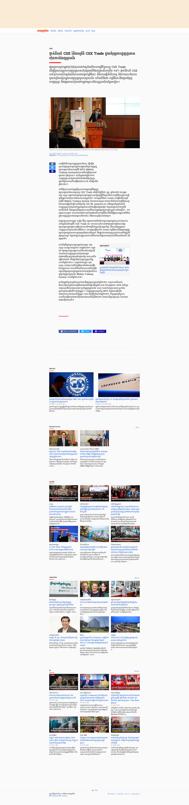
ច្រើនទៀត (136, 578)
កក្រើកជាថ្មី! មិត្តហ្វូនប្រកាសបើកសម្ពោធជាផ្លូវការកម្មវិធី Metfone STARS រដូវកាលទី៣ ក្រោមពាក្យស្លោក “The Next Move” (125, 699)
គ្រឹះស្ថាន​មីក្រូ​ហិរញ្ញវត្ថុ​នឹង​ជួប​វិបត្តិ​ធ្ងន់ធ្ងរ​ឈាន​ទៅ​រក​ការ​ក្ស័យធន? (124, 603)
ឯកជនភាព (127, 794)
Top (95, 790)
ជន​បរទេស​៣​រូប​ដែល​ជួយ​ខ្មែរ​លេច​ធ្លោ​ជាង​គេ (94, 603)
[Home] (43, 31)
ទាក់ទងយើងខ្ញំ (119, 794)
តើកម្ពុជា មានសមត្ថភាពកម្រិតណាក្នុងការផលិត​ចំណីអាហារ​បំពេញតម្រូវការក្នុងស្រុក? (94, 740)
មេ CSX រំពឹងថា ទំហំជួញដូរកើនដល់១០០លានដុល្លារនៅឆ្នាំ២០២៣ (61, 548)
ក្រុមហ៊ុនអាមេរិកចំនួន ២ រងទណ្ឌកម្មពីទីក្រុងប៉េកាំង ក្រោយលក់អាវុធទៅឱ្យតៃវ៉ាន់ (116, 400)
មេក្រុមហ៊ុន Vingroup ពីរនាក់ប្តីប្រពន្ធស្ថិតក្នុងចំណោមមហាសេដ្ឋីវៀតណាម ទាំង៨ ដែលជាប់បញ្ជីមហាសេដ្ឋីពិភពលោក (94, 698)
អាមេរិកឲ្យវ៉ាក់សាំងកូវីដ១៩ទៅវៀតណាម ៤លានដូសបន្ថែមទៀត (93, 548)
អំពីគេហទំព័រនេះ (111, 794)
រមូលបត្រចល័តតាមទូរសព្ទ (81, 155)
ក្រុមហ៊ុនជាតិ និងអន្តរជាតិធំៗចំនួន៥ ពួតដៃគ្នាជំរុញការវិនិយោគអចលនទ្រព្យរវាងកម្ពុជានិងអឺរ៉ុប (114, 270)
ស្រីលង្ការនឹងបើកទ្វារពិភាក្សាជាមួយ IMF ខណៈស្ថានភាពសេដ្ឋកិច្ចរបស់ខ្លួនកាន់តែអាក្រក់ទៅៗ (71, 400)
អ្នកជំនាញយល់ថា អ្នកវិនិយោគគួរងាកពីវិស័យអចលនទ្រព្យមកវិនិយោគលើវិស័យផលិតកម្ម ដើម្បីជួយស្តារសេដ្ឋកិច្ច (124, 550)
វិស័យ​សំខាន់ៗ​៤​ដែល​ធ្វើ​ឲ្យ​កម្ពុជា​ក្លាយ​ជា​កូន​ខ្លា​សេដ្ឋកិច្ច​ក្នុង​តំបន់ (124, 639)
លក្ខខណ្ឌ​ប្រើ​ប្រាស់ (135, 794)
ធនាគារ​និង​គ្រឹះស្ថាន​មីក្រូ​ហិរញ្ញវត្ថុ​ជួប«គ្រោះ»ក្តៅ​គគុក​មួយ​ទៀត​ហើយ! (61, 603)
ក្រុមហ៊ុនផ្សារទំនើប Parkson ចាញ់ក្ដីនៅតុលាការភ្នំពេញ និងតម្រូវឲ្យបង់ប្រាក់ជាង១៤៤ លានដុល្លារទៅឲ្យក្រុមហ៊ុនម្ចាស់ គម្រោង (94, 641)
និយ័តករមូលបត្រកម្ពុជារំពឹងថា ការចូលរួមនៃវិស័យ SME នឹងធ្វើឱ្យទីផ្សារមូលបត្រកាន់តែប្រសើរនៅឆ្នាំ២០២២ (94, 454)
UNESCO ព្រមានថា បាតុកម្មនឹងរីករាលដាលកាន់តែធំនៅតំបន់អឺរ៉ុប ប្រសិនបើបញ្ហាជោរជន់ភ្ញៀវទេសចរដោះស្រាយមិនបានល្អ (62, 510)
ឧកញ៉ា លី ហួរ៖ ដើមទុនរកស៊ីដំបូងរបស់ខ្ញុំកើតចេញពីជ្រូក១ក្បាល (63, 639)
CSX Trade (70, 155)
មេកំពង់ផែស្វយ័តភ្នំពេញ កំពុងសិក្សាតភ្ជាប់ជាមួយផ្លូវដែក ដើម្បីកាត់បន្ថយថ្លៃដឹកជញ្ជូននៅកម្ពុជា (125, 740)
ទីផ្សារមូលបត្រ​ (62, 155)
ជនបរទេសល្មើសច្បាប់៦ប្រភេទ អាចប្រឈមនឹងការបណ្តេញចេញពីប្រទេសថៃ (62, 696)
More (137, 427)
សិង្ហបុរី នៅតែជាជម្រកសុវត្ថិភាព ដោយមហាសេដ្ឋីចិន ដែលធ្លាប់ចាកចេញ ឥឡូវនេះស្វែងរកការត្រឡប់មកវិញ (63, 740)
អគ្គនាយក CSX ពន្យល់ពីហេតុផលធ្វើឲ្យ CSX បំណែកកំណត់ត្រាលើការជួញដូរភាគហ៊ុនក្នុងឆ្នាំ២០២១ (63, 454)
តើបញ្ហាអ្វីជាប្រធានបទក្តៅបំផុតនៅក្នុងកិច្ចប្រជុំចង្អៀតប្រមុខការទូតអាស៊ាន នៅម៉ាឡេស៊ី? (94, 509)
